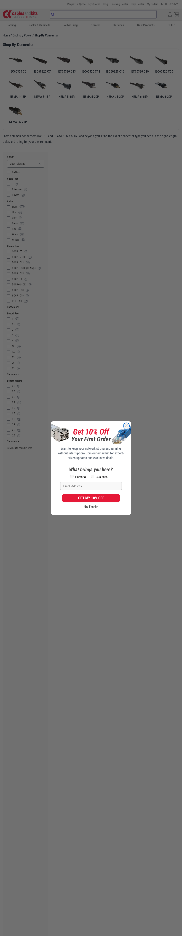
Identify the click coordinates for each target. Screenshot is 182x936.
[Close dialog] (126, 426)
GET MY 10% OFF (91, 498)
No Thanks (91, 507)
